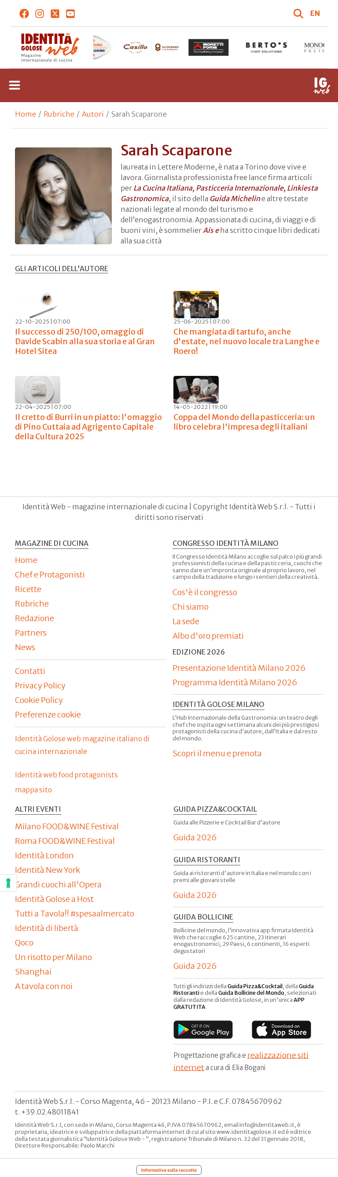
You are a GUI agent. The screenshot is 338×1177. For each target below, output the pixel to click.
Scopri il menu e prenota (217, 753)
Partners (31, 633)
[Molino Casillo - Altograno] (151, 47)
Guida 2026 (195, 837)
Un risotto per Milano (53, 957)
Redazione (34, 618)
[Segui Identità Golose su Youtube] (71, 13)
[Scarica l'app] (203, 1029)
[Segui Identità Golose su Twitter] (55, 13)
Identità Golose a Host (54, 899)
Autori (93, 114)
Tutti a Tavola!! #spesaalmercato (74, 913)
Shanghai (33, 972)
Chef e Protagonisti (50, 575)
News (25, 647)
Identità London (44, 855)
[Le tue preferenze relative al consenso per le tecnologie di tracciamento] (8, 883)
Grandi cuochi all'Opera (58, 884)
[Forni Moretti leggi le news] (208, 47)
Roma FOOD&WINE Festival (65, 841)
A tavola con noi (44, 986)
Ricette (28, 589)
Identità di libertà (46, 928)
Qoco (24, 943)
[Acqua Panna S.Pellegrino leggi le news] (93, 47)
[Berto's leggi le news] (266, 47)
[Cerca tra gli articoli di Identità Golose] (300, 13)
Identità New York (47, 870)
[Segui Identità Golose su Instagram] (40, 13)
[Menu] (15, 85)
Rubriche (59, 114)
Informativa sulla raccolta (169, 1170)
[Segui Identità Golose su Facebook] (24, 13)
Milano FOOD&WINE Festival (67, 826)
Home (25, 114)
